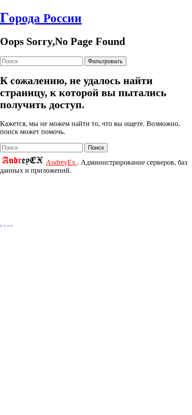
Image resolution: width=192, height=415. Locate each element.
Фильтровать (105, 61)
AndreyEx (61, 162)
